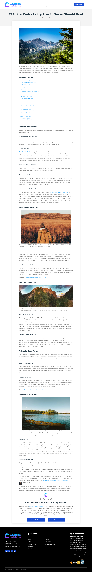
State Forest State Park (27, 104)
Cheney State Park (25, 89)
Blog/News (63, 3)
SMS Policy (48, 541)
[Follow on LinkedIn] (12, 551)
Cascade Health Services (36, 506)
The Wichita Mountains (27, 97)
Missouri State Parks (25, 81)
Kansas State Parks (25, 88)
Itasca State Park (25, 118)
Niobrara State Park (26, 113)
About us (30, 541)
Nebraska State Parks (25, 109)
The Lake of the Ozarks (25, 152)
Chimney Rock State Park (27, 111)
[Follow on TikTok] (15, 551)
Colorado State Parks (25, 102)
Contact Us (46, 6)
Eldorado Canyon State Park (28, 106)
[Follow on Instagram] (9, 551)
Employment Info (52, 3)
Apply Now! (79, 4)
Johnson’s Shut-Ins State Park (28, 82)
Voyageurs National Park (27, 120)
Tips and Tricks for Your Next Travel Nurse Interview (37, 390)
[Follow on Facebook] (6, 551)
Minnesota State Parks (26, 116)
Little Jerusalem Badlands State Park (30, 91)
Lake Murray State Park (27, 98)
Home (27, 3)
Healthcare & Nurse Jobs (35, 520)
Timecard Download (50, 544)
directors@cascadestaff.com (12, 546)
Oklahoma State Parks (25, 95)
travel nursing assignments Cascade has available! (55, 480)
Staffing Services (32, 544)
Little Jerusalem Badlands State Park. (59, 192)
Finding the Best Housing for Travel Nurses (35, 277)
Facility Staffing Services (38, 3)
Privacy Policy (48, 539)
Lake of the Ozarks (26, 84)
